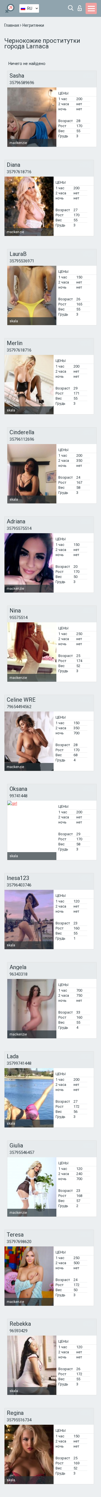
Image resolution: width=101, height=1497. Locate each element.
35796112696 (22, 439)
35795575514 (19, 528)
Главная (12, 25)
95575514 (18, 617)
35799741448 (19, 1063)
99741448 (18, 795)
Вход (81, 6)
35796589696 (22, 82)
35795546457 (22, 1152)
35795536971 (22, 261)
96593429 (18, 1330)
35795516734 (19, 1419)
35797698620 (19, 1241)
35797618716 (19, 171)
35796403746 (19, 885)
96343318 (18, 974)
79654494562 (19, 706)
